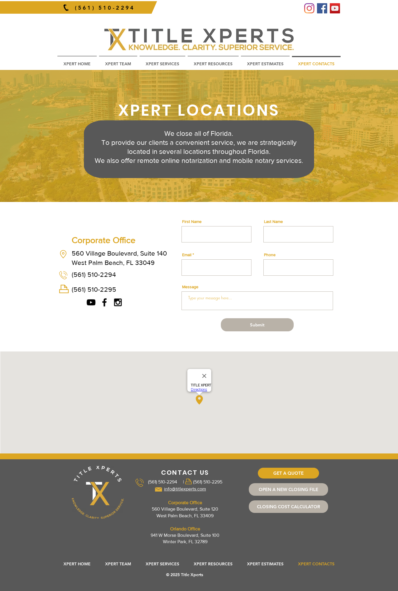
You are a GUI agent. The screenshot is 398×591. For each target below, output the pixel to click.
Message (190, 287)
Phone (270, 255)
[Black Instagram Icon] (117, 302)
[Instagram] (309, 8)
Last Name (273, 221)
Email (186, 255)
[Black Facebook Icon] (104, 302)
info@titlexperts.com (185, 488)
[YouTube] (335, 8)
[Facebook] (322, 8)
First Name (192, 221)
